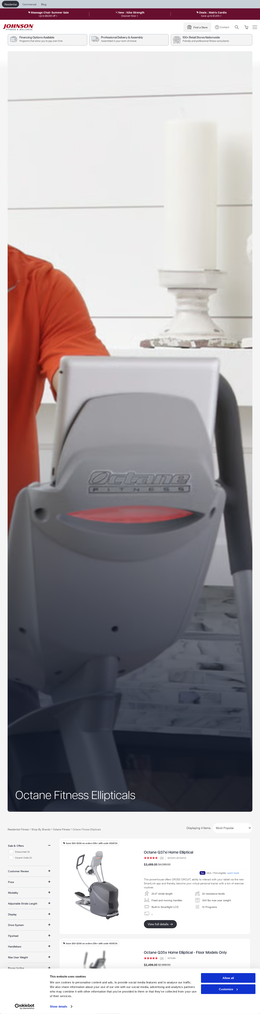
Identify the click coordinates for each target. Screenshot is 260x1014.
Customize (226, 989)
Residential (10, 4)
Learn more (233, 873)
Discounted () (22, 851)
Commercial (29, 4)
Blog (43, 4)
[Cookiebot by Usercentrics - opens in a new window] (24, 1006)
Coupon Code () (23, 857)
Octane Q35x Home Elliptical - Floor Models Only (185, 953)
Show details (58, 1006)
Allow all (228, 978)
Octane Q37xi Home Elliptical (168, 853)
